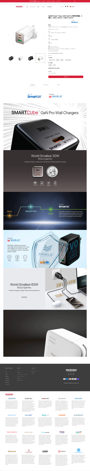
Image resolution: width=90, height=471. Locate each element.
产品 (27, 6)
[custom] (68, 374)
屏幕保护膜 (7, 378)
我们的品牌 (49, 6)
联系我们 (33, 373)
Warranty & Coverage (21, 376)
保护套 (6, 374)
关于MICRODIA (34, 371)
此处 (62, 53)
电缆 (6, 372)
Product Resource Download (22, 374)
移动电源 (6, 376)
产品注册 (18, 372)
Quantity (50, 71)
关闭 (15, 1)
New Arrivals (32, 6)
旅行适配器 (7, 380)
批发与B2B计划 (19, 380)
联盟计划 (18, 378)
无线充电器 (7, 384)
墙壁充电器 (7, 382)
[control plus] (55, 73)
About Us (43, 6)
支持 (38, 6)
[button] (43, 35)
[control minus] (49, 73)
